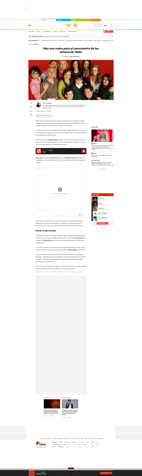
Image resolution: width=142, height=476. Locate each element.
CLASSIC (59, 20)
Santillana (68, 442)
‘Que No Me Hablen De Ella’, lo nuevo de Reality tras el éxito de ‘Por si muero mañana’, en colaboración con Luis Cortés (102, 163)
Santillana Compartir (76, 442)
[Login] (111, 25)
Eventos (55, 31)
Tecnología (35, 44)
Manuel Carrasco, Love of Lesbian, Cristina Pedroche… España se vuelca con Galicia (51, 412)
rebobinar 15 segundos (66, 473)
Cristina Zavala (47, 103)
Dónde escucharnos (98, 438)
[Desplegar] (71, 468)
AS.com (87, 442)
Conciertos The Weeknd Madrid (74, 40)
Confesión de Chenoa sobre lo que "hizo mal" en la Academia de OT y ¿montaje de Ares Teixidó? (70, 412)
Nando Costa (61, 40)
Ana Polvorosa (52, 272)
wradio (68, 444)
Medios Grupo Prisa (41, 447)
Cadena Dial (80, 444)
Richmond (53, 446)
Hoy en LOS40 (62, 31)
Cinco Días (74, 444)
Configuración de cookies (78, 438)
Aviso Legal (41, 438)
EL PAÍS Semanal (85, 444)
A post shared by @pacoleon (60, 215)
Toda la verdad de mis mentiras (49, 40)
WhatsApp (31, 110)
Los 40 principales (61, 442)
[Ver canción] (95, 199)
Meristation (94, 446)
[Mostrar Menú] (30, 25)
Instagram (73, 272)
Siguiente (79, 473)
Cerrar (112, 36)
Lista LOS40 (31, 31)
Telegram (31, 114)
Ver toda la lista (101, 223)
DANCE (74, 20)
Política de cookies (67, 438)
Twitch (77, 423)
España (105, 25)
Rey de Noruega (105, 40)
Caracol (97, 442)
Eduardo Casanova (62, 272)
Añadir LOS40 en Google (45, 115)
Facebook (31, 103)
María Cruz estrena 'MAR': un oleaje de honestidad (101, 155)
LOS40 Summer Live (72, 31)
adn (91, 442)
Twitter (31, 107)
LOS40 (44, 20)
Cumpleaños (80, 272)
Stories (80, 423)
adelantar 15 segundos (76, 473)
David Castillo (39, 272)
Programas (48, 31)
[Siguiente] (112, 40)
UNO (64, 444)
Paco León (45, 272)
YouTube (68, 423)
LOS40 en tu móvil (89, 438)
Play (71, 473)
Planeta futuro (91, 444)
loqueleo (86, 446)
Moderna (60, 446)
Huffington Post (56, 444)
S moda (80, 446)
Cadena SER (82, 442)
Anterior (63, 473)
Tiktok (65, 423)
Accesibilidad (48, 438)
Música (38, 31)
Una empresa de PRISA (41, 443)
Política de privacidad (57, 438)
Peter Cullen (97, 40)
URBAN (89, 20)
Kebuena (96, 444)
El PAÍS (54, 442)
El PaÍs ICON (74, 446)
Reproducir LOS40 (84, 151)
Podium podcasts (68, 446)
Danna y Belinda (88, 40)
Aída (69, 272)
